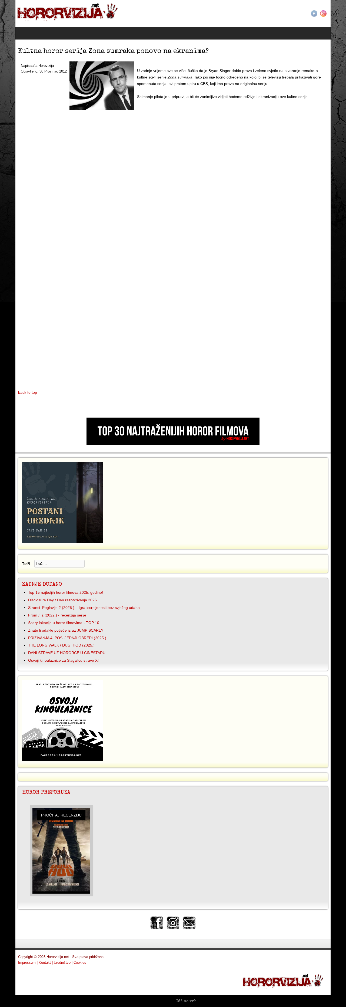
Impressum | (13, 963)
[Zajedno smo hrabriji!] (55, 11)
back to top (12, 392)
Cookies (65, 963)
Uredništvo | (48, 963)
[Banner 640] (173, 443)
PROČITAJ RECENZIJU (46, 815)
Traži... (12, 564)
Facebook (329, 13)
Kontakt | (31, 963)
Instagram (338, 13)
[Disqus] (173, 179)
